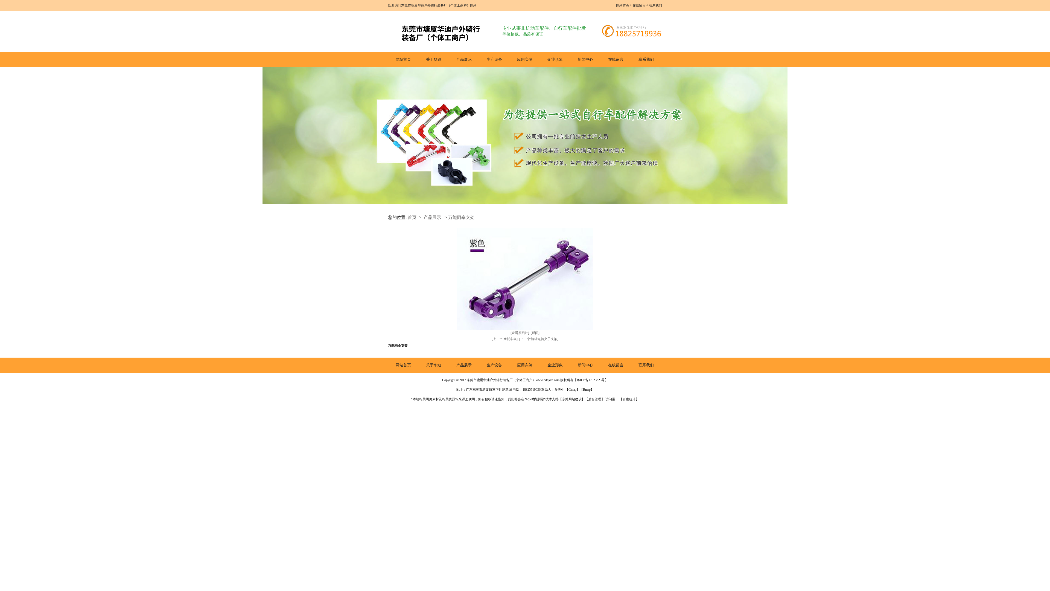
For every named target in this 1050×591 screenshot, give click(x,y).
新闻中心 (585, 59)
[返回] (535, 333)
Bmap (587, 390)
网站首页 (622, 5)
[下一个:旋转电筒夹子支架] (538, 339)
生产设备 (494, 59)
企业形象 (555, 59)
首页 (412, 217)
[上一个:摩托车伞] (505, 339)
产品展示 (464, 59)
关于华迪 (433, 59)
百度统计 (629, 399)
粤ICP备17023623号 (591, 380)
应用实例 (524, 59)
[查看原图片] (520, 333)
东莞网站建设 (572, 399)
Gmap (572, 390)
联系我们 (655, 5)
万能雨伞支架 (461, 217)
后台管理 (594, 399)
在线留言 (639, 5)
